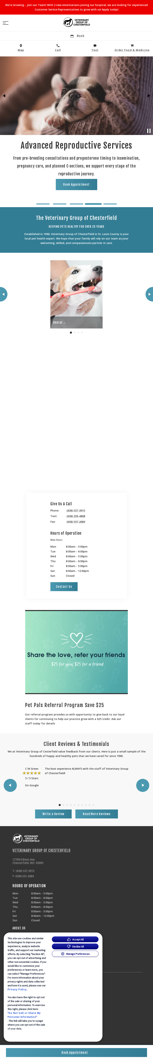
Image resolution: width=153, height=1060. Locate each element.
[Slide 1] (43, 204)
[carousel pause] (149, 131)
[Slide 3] (76, 204)
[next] (148, 95)
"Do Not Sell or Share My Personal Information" (24, 1014)
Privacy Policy (17, 989)
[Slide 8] (86, 805)
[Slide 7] (82, 805)
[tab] (57, 540)
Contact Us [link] (64, 587)
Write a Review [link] (53, 814)
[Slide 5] (110, 204)
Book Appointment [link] (76, 179)
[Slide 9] (89, 805)
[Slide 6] (78, 805)
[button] (5, 23)
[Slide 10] (93, 805)
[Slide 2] (59, 204)
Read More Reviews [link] (96, 814)
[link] (76, 22)
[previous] (4, 95)
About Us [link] (19, 928)
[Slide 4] (93, 204)
